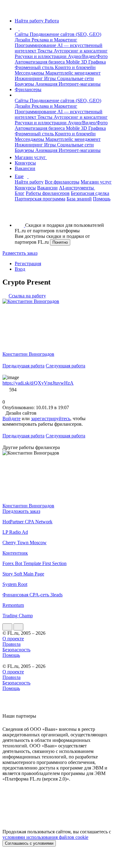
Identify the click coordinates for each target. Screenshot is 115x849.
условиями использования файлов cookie (45, 837)
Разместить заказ (19, 253)
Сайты (22, 34)
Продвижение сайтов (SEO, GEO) (65, 34)
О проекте (13, 638)
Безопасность (16, 649)
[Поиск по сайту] (20, 214)
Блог (20, 193)
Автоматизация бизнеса (40, 61)
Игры (50, 78)
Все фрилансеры (62, 181)
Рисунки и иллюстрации (41, 56)
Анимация (47, 84)
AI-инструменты (77, 187)
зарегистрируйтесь (50, 418)
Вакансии (25, 168)
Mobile (73, 61)
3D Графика (93, 61)
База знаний (79, 198)
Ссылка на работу (27, 295)
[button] (20, 28)
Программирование (36, 45)
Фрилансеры (28, 89)
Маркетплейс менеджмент (73, 73)
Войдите (11, 418)
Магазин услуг (31, 157)
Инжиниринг (29, 78)
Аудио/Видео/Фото (88, 56)
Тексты (45, 50)
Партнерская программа (40, 198)
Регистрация (28, 263)
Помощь (101, 198)
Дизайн (23, 39)
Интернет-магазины (80, 84)
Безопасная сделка (90, 193)
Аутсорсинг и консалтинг (81, 50)
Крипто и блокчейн (75, 67)
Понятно (60, 242)
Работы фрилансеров (48, 193)
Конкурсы (25, 162)
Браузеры (25, 84)
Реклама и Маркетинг (54, 39)
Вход (20, 269)
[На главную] (8, 10)
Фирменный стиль (35, 67)
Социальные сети (75, 78)
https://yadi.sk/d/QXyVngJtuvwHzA (38, 383)
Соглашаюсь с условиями (29, 843)
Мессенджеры (30, 73)
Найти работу (29, 181)
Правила (11, 644)
